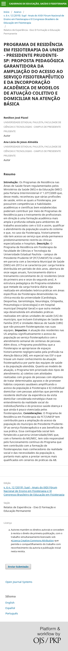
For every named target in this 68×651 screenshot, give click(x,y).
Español (10, 608)
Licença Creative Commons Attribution (33, 540)
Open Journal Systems (18, 582)
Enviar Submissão (18, 566)
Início (6, 12)
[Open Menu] (3, 3)
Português (11, 613)
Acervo (17, 12)
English (10, 602)
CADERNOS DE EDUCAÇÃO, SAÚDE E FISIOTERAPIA (38, 3)
